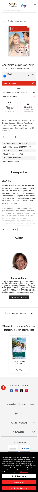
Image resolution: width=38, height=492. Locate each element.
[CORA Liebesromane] (13, 5)
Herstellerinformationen (11, 161)
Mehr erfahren (19, 297)
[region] (19, 472)
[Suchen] (34, 10)
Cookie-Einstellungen (19, 476)
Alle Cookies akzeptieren (19, 488)
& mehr (25, 68)
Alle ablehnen (19, 482)
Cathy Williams (10, 68)
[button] (19, 96)
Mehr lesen (9, 229)
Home (4, 21)
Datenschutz (24, 472)
